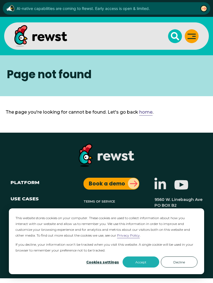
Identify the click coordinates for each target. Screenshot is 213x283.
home (146, 112)
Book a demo (107, 183)
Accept (140, 262)
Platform (25, 182)
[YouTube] (181, 187)
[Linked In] (160, 187)
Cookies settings (102, 262)
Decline (179, 262)
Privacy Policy (128, 235)
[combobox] (106, 67)
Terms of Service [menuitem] (99, 201)
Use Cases (25, 198)
